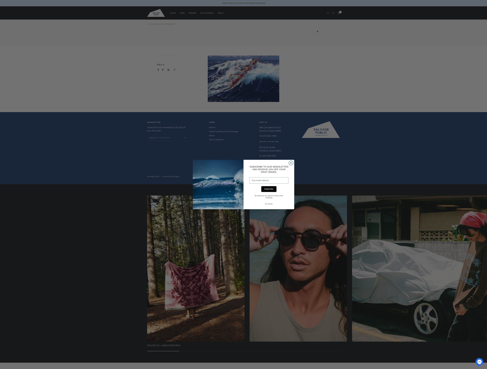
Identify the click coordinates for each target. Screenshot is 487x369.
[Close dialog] (291, 163)
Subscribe (268, 189)
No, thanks (269, 204)
